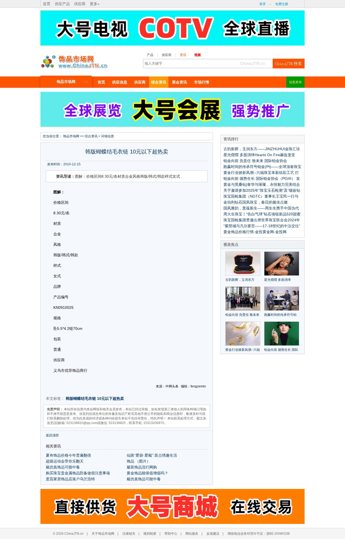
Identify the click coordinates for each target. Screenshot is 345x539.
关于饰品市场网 (103, 534)
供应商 (79, 4)
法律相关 (128, 534)
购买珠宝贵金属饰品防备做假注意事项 (78, 473)
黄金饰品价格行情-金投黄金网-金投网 (255, 232)
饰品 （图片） (138, 461)
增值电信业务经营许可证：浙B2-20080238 (258, 534)
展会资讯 (179, 82)
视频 (197, 55)
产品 (150, 55)
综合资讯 (158, 82)
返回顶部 (52, 435)
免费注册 (281, 4)
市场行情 (201, 82)
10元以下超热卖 (110, 398)
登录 (262, 4)
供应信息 (119, 82)
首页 (46, 4)
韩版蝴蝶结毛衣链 (81, 398)
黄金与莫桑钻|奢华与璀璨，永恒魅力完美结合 (261, 184)
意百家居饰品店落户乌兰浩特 (70, 479)
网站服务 (191, 534)
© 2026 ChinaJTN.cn (68, 534)
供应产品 (62, 4)
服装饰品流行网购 (142, 467)
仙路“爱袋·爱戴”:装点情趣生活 (152, 455)
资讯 (183, 55)
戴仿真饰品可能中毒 (63, 467)
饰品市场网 (66, 81)
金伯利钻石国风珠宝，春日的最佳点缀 (255, 202)
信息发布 (295, 82)
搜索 (289, 63)
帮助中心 (170, 534)
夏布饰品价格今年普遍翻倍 (68, 455)
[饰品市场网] (74, 60)
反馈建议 (212, 534)
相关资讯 (53, 446)
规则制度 (149, 534)
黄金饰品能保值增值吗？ (147, 473)
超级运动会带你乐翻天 (65, 461)
